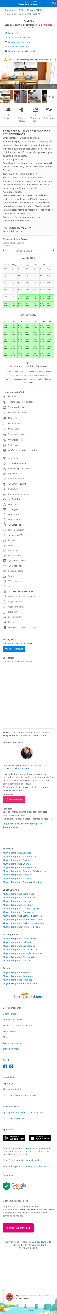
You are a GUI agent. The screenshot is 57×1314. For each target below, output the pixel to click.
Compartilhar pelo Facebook (21, 51)
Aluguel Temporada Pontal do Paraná (21, 983)
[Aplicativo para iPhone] (41, 1140)
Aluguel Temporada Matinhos (17, 979)
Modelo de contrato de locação (18, 1025)
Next (53, 73)
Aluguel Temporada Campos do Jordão (22, 882)
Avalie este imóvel (14, 648)
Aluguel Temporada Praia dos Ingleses (21, 908)
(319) (34, 10)
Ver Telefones (15, 799)
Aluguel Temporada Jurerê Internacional (22, 919)
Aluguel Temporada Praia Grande (19, 867)
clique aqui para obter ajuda (35, 1166)
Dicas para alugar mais (14, 1118)
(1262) (14, 10)
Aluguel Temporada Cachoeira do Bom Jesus (24, 923)
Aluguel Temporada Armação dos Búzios (23, 953)
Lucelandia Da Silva (17, 768)
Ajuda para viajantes (13, 1089)
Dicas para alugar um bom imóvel (19, 1095)
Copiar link (12, 33)
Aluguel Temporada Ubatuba (17, 852)
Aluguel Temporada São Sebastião (19, 856)
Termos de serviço (12, 1043)
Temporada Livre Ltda (40, 1241)
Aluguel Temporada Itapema (17, 901)
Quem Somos (9, 1013)
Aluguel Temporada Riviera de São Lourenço (24, 871)
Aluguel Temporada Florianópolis (19, 897)
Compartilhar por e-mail (19, 42)
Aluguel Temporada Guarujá (17, 863)
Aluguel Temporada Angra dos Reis (20, 957)
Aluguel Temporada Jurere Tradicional (21, 926)
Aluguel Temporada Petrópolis (18, 960)
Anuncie (13, 1019)
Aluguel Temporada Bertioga (17, 860)
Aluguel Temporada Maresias (17, 874)
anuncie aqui (32, 1160)
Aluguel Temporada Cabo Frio (17, 942)
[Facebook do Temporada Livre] (6, 1067)
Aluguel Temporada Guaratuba (18, 976)
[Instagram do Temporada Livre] (11, 1067)
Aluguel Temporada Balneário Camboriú (22, 915)
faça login (29, 1148)
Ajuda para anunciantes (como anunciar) (23, 1112)
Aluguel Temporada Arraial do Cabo (20, 949)
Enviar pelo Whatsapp (18, 46)
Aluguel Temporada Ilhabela (17, 878)
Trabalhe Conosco (11, 1048)
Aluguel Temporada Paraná (16, 972)
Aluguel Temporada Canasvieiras (19, 912)
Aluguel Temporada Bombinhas (18, 893)
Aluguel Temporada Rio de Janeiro (19, 938)
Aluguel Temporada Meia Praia (18, 905)
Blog (5, 1037)
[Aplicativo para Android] (16, 1140)
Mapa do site (9, 1031)
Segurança (8, 1083)
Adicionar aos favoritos (18, 37)
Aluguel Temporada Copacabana (19, 945)
